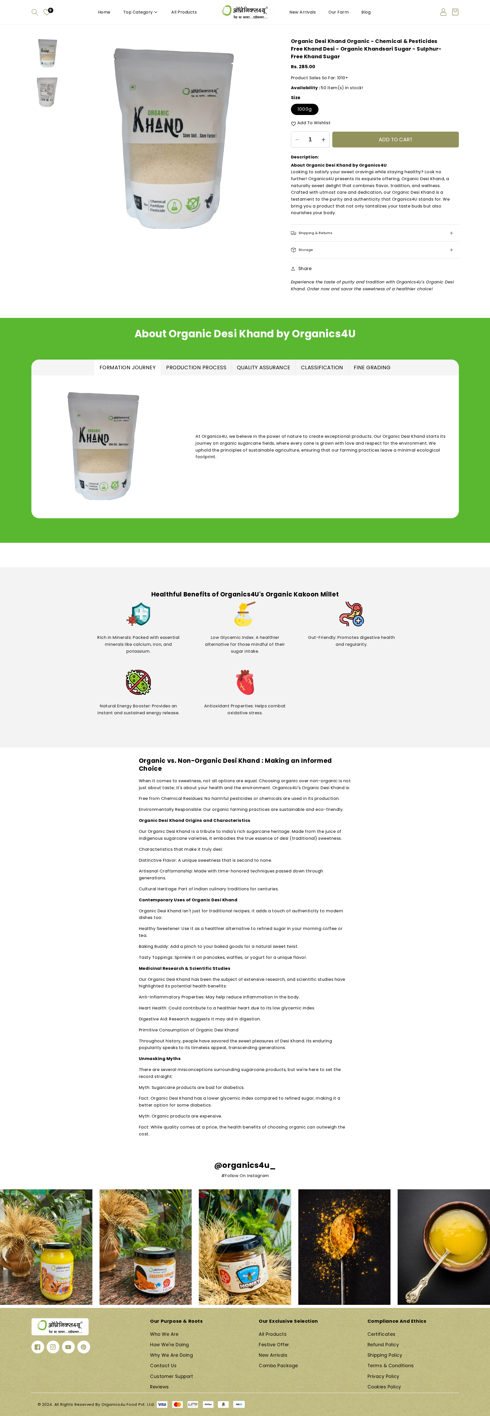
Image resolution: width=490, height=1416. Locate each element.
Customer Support (171, 1376)
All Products (273, 1334)
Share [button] (305, 269)
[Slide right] (267, 140)
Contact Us (163, 1366)
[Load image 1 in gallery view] (47, 53)
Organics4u (114, 1404)
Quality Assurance (263, 367)
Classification (322, 367)
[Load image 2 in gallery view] (47, 92)
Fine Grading (372, 367)
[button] (35, 12)
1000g (305, 109)
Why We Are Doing (171, 1355)
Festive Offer (274, 1345)
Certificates (382, 1334)
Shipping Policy (385, 1355)
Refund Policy (383, 1345)
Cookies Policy (384, 1387)
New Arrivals (273, 1355)
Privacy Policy (383, 1376)
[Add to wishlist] (293, 123)
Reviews (159, 1387)
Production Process (196, 367)
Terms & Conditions (391, 1366)
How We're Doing (169, 1345)
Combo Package (278, 1366)
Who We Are (164, 1334)
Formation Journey (128, 367)
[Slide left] (78, 140)
